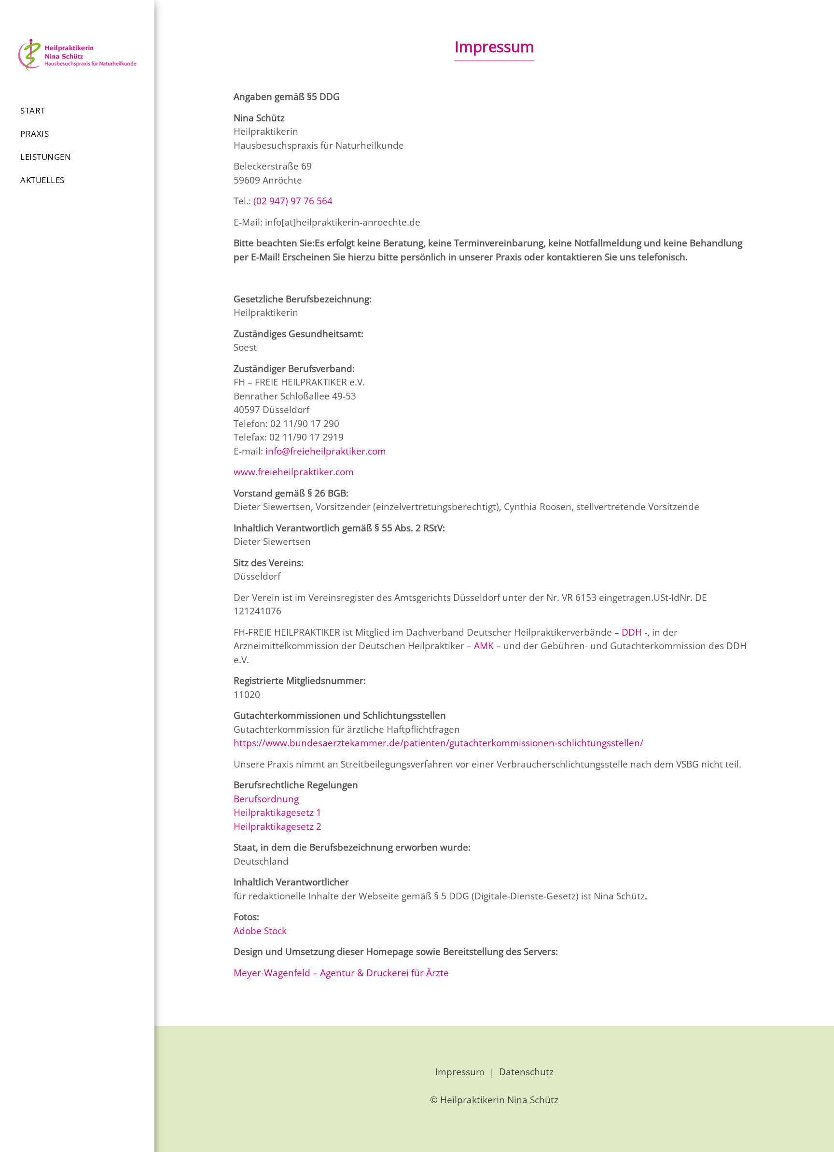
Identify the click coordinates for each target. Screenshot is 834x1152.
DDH (632, 632)
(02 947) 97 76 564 (293, 201)
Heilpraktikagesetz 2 (277, 826)
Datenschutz (526, 1072)
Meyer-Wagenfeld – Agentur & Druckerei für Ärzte (341, 973)
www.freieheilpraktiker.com (294, 472)
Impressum (460, 1072)
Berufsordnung (266, 799)
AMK (484, 646)
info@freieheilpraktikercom (325, 451)
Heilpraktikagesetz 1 (279, 812)
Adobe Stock (260, 930)
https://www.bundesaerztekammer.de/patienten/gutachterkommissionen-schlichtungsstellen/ (438, 743)
